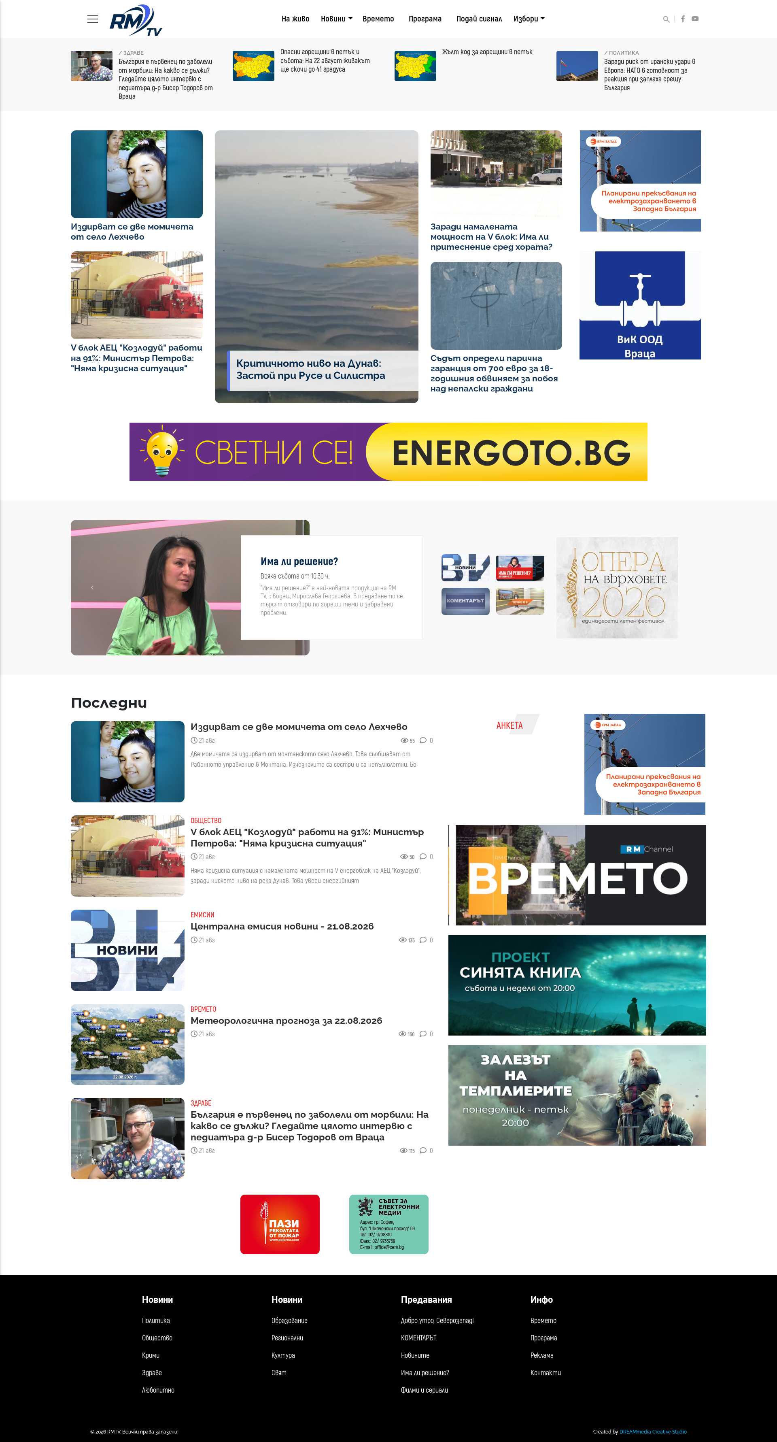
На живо (296, 18)
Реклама (542, 1355)
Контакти (546, 1373)
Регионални (287, 1338)
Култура (283, 1355)
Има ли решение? (425, 1373)
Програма (425, 18)
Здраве (152, 1373)
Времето (378, 18)
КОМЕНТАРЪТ (418, 1338)
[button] (92, 587)
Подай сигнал (479, 18)
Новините (415, 1355)
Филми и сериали (424, 1390)
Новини (333, 18)
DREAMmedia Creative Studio (653, 1432)
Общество (157, 1338)
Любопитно (158, 1390)
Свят (279, 1373)
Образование (290, 1320)
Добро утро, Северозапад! (437, 1320)
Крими (150, 1355)
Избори (526, 18)
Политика (156, 1320)
